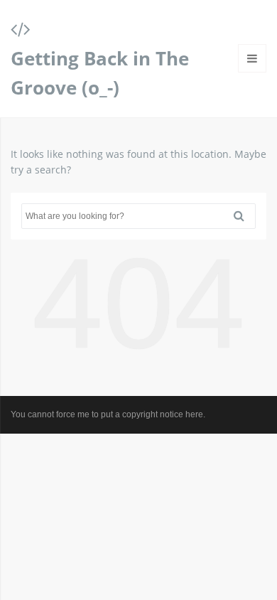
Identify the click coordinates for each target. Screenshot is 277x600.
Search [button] (244, 216)
